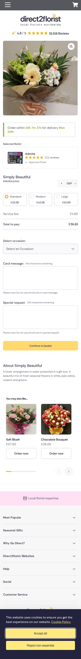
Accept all (40, 633)
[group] (21, 431)
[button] (7, 5)
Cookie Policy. (61, 622)
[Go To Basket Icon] (75, 5)
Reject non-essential (40, 645)
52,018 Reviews (59, 33)
